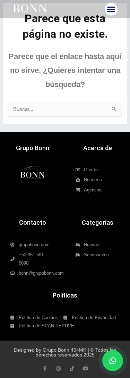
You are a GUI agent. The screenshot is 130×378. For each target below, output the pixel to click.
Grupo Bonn (32, 148)
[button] (111, 9)
